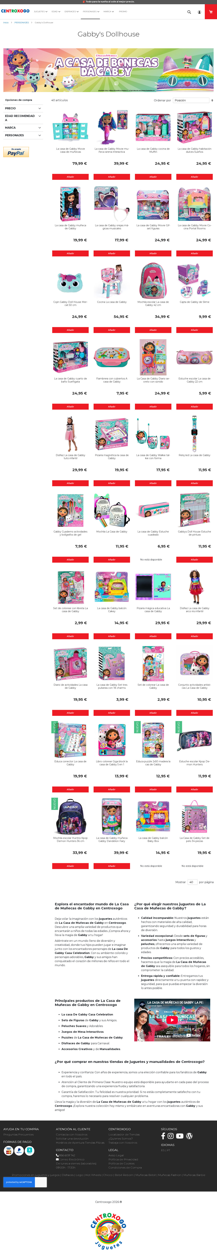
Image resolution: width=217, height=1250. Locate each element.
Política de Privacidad (123, 1159)
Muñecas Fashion (169, 1175)
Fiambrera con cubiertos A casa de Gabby (111, 380)
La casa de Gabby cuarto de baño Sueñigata (70, 380)
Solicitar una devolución (72, 1138)
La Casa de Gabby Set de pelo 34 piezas (194, 839)
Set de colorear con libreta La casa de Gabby (70, 610)
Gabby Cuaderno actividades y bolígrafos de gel (70, 533)
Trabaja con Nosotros (122, 1142)
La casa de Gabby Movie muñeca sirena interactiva (112, 150)
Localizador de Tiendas (124, 1134)
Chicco (108, 1175)
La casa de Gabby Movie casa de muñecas (70, 150)
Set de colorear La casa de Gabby (153, 686)
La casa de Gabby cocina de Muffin (153, 150)
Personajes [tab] (14, 135)
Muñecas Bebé (145, 1175)
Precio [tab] (10, 108)
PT (168, 1150)
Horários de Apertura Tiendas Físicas (80, 1142)
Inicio (6, 22)
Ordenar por (162, 100)
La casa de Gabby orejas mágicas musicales (112, 227)
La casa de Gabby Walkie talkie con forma (153, 457)
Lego (79, 1175)
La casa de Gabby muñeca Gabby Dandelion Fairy (111, 839)
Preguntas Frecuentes (18, 1134)
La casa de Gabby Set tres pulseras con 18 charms (111, 686)
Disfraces (68, 1175)
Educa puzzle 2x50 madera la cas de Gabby (153, 763)
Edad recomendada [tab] (20, 118)
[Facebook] (164, 1137)
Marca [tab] (10, 127)
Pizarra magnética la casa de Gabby (112, 457)
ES (163, 1150)
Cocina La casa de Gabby (112, 302)
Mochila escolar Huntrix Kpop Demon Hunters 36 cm (70, 839)
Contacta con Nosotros (71, 1134)
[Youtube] (180, 1137)
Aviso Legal (116, 1155)
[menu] (107, 11)
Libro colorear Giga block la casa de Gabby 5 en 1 (112, 763)
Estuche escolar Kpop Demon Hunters (194, 763)
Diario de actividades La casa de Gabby (70, 686)
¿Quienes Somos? (120, 1138)
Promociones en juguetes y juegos (36, 1175)
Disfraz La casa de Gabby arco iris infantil (194, 610)
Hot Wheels (93, 1175)
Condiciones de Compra (125, 1167)
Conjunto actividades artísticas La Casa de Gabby (194, 686)
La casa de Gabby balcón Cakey (111, 610)
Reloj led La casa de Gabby (194, 455)
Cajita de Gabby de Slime (194, 302)
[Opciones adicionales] (16, 151)
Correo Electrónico (71, 1159)
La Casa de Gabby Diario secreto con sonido (153, 380)
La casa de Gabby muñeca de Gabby (70, 227)
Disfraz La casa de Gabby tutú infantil (70, 457)
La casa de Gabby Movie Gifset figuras (153, 227)
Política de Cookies (121, 1163)
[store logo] (15, 10)
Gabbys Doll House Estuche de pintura (194, 533)
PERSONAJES (22, 22)
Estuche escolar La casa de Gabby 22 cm (195, 380)
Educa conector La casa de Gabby (70, 763)
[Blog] (190, 1137)
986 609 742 (67, 1155)
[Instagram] (171, 1137)
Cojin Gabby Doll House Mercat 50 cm (70, 303)
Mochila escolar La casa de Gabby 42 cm (153, 303)
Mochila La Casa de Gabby (111, 531)
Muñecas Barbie (194, 1175)
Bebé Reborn (124, 1175)
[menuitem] (40, 11)
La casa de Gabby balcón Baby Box (153, 839)
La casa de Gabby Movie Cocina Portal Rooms (194, 227)
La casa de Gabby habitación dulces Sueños (194, 150)
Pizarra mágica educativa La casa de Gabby (153, 610)
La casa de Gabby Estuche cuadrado (153, 533)
